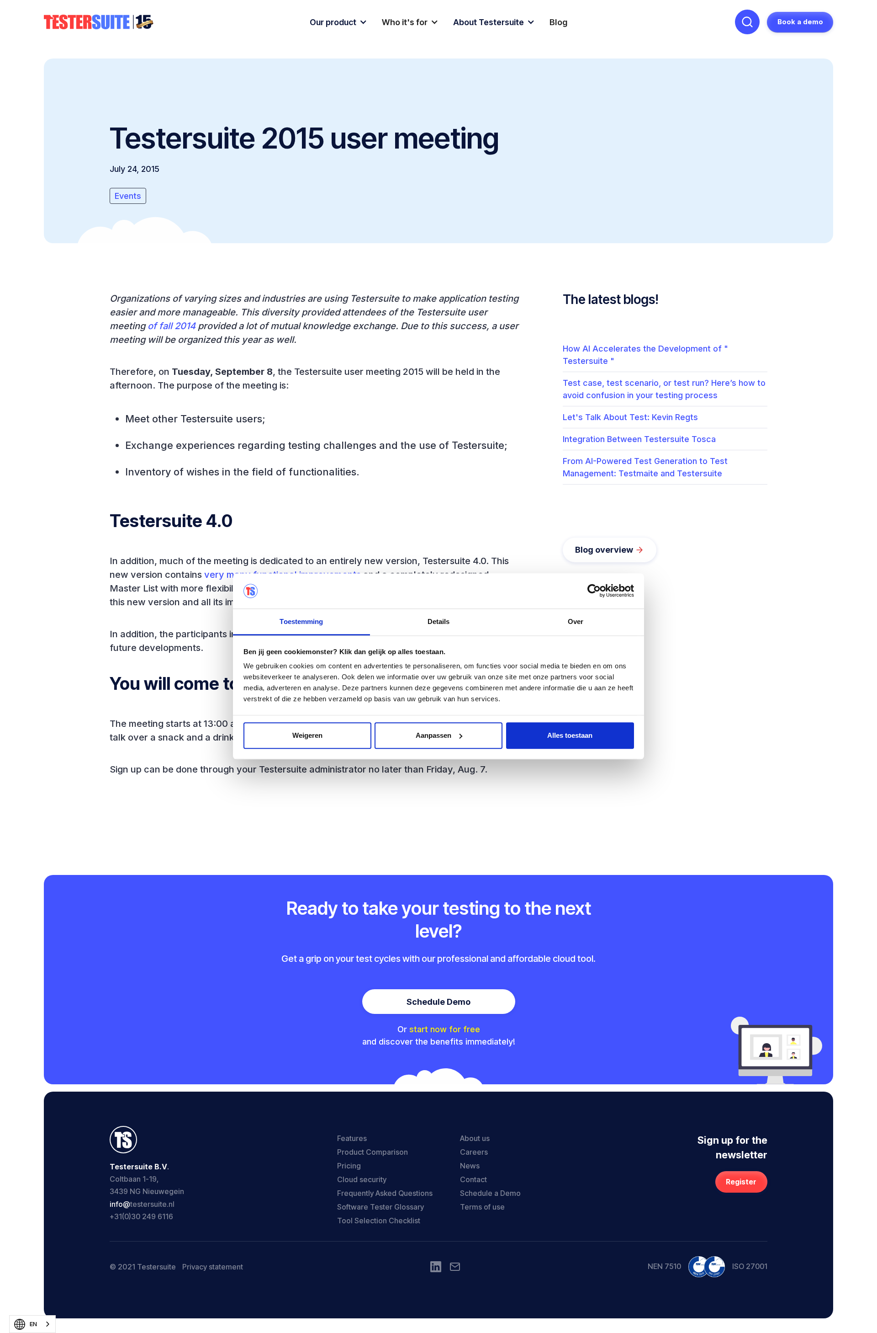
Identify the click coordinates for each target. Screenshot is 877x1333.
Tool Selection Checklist (378, 1220)
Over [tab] (575, 621)
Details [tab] (439, 621)
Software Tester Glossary (380, 1206)
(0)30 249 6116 (147, 1216)
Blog (558, 22)
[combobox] (32, 1324)
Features (352, 1138)
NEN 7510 (664, 1266)
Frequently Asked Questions (385, 1193)
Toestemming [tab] (301, 621)
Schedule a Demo (490, 1193)
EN (33, 1324)
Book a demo (800, 21)
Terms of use (482, 1206)
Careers (474, 1152)
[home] (98, 22)
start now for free (444, 1029)
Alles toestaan (569, 735)
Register (741, 1182)
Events (128, 196)
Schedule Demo (438, 1002)
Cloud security (361, 1179)
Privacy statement (212, 1266)
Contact (473, 1179)
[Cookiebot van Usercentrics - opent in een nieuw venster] (594, 591)
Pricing (349, 1165)
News (470, 1165)
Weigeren (307, 735)
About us (475, 1138)
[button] (338, 22)
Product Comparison (372, 1152)
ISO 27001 (749, 1266)
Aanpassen (433, 735)
